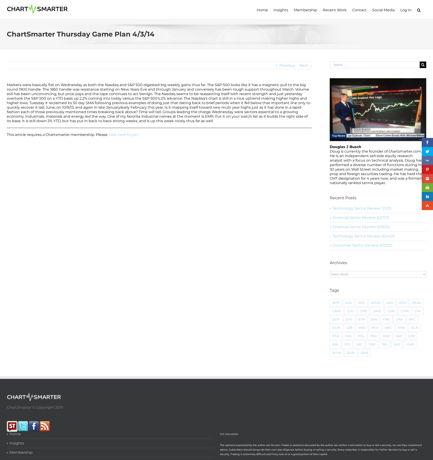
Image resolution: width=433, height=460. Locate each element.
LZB (349, 328)
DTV (349, 319)
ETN (361, 319)
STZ (347, 344)
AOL (348, 303)
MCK (375, 328)
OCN (414, 328)
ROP (386, 336)
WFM (336, 353)
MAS (362, 328)
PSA (373, 336)
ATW (402, 303)
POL (361, 336)
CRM (391, 311)
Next (303, 65)
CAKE (336, 311)
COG (350, 311)
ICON (336, 328)
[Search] (419, 9)
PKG (348, 336)
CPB (363, 311)
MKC (388, 328)
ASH (389, 303)
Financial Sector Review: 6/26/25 (361, 227)
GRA (399, 319)
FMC (386, 319)
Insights (16, 443)
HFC (412, 319)
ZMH (364, 353)
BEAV (416, 303)
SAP (399, 336)
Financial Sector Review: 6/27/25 (360, 217)
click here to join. (123, 135)
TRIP (371, 344)
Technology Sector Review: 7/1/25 (361, 208)
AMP (336, 303)
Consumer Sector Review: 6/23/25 (362, 245)
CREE (377, 311)
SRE (335, 344)
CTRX (405, 311)
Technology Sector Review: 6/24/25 (363, 236)
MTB (401, 328)
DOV (336, 319)
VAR (397, 344)
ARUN (375, 303)
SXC (359, 344)
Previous (287, 65)
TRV (384, 344)
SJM (411, 336)
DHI (418, 311)
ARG (361, 303)
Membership (21, 452)
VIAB (410, 344)
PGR (335, 336)
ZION (351, 353)
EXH (374, 319)
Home (15, 434)
